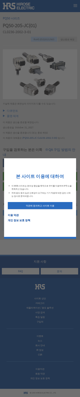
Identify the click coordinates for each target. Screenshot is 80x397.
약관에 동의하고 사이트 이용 (40, 205)
